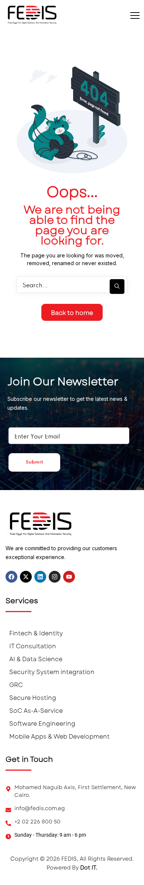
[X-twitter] (26, 577)
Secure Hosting (32, 698)
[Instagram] (55, 577)
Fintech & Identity (36, 633)
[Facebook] (11, 577)
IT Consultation (32, 646)
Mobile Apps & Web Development (59, 736)
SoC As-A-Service (36, 711)
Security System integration (52, 672)
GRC (16, 685)
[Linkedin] (40, 577)
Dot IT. (88, 868)
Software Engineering (42, 723)
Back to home (72, 313)
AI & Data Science (35, 659)
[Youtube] (69, 577)
